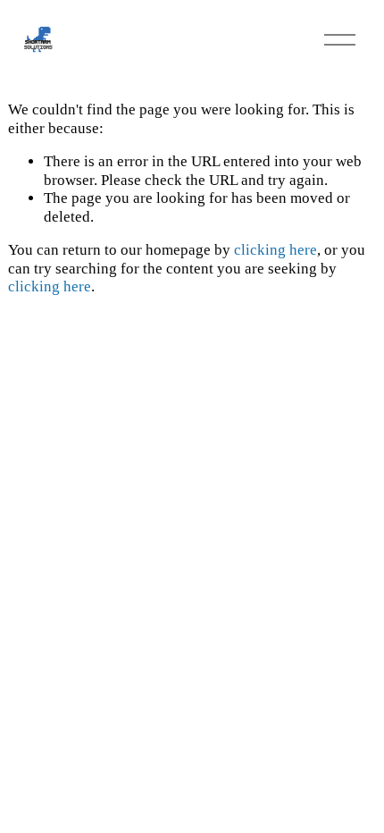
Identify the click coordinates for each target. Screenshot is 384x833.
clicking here (275, 249)
